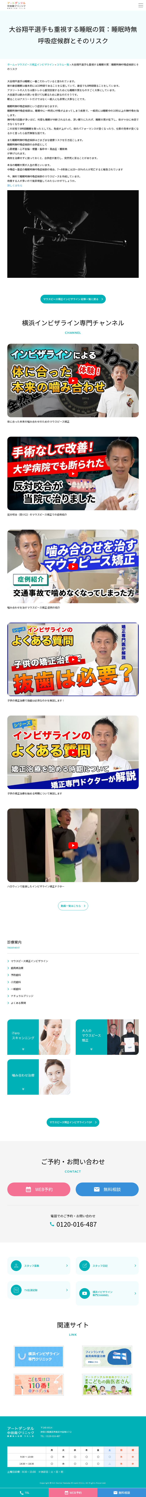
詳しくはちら (14, 185)
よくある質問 (18, 1003)
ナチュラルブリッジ (22, 996)
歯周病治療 (17, 968)
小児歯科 (16, 982)
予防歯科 (16, 975)
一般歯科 (16, 989)
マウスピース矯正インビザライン (29, 961)
